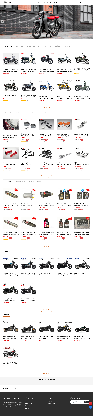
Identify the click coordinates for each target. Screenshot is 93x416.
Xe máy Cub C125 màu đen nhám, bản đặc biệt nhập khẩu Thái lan (10, 71)
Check (86, 402)
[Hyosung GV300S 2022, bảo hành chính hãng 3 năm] (46, 263)
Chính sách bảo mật (30, 405)
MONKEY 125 (31, 46)
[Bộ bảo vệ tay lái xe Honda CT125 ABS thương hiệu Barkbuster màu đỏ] (64, 124)
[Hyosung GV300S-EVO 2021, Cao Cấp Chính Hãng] (11, 263)
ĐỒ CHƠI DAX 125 (48, 112)
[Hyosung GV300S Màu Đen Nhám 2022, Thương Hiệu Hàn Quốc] (28, 289)
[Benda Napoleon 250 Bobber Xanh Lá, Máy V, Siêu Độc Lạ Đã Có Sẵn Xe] (82, 327)
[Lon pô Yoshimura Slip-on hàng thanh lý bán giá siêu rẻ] (11, 223)
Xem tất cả (46, 107)
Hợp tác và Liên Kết (52, 401)
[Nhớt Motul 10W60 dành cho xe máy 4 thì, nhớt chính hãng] (46, 223)
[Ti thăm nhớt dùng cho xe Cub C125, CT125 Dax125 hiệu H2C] (64, 153)
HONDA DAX (68, 46)
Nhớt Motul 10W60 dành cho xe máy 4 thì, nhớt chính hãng (46, 234)
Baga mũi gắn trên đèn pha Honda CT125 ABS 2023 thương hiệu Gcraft (28, 164)
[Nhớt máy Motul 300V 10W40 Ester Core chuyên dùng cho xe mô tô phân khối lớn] (64, 223)
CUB (39, 46)
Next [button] (90, 21)
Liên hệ (27, 408)
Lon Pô (39, 181)
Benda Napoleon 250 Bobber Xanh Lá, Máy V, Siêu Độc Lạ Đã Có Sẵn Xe (82, 338)
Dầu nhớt (31, 181)
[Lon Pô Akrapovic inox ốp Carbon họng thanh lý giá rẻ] (11, 194)
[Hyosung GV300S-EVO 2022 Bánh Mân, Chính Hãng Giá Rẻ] (28, 263)
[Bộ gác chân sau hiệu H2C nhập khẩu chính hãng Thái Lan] (82, 124)
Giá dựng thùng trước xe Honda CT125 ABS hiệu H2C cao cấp (46, 164)
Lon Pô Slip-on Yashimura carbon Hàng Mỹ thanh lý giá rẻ (28, 234)
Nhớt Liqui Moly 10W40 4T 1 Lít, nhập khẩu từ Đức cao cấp (82, 205)
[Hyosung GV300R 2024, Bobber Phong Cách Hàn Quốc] (82, 263)
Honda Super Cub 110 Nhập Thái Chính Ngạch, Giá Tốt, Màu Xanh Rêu (82, 98)
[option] (46, 22)
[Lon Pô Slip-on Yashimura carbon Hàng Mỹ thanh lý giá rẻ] (28, 223)
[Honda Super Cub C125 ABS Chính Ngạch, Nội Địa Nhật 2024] (46, 58)
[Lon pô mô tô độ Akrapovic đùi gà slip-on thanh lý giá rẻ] (46, 194)
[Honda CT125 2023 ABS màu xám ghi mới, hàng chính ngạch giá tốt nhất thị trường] (11, 85)
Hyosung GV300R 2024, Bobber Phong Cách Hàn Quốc (81, 275)
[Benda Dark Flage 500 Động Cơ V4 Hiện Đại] (46, 327)
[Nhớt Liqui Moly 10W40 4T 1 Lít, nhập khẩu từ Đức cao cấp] (82, 194)
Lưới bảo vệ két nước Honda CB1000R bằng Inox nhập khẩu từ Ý (81, 234)
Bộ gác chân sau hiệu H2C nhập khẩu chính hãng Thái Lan (81, 135)
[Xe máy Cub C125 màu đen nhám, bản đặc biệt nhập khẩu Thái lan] (11, 58)
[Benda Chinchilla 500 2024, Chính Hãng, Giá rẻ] (28, 327)
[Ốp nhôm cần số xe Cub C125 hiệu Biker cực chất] (28, 124)
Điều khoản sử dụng (30, 403)
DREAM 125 (47, 46)
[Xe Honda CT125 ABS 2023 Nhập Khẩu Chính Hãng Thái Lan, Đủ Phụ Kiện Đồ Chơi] (82, 58)
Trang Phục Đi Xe (19, 181)
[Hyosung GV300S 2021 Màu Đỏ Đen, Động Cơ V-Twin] (64, 263)
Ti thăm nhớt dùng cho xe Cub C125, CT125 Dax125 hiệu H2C (64, 164)
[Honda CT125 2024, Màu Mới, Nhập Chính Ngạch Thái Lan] (64, 85)
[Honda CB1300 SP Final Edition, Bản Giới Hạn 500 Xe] (11, 352)
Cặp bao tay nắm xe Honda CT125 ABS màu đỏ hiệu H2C (10, 164)
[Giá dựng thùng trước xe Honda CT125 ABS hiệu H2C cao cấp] (46, 153)
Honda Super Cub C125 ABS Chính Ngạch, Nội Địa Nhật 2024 (46, 71)
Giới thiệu (27, 401)
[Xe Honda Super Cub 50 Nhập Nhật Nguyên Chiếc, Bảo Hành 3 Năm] (46, 85)
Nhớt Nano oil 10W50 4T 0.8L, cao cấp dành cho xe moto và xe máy (64, 205)
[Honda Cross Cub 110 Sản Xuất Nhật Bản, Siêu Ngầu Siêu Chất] (64, 58)
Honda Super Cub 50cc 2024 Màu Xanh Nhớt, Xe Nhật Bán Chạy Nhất (28, 71)
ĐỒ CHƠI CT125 (35, 112)
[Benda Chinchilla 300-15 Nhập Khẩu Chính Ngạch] (64, 327)
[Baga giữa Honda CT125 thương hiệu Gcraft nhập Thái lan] (46, 124)
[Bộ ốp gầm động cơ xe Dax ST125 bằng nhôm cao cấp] (82, 153)
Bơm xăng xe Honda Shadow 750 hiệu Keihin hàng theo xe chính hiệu (27, 205)
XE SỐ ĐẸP (57, 46)
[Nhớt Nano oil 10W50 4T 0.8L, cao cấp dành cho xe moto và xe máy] (64, 194)
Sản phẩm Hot (51, 403)
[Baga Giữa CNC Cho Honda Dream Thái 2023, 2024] (11, 124)
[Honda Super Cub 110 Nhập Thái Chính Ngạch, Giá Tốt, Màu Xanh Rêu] (82, 85)
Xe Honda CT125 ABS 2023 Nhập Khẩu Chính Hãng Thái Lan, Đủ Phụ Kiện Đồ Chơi (82, 69)
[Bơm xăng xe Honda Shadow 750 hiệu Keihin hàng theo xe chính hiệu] (28, 194)
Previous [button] (2, 21)
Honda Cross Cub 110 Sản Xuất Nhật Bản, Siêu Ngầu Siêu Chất (64, 71)
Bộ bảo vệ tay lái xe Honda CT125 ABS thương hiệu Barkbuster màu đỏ (64, 135)
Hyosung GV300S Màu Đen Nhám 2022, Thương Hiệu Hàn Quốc (28, 300)
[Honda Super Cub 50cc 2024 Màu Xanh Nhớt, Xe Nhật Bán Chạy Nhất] (28, 58)
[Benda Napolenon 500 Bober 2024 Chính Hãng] (11, 327)
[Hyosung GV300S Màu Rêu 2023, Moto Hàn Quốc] (11, 289)
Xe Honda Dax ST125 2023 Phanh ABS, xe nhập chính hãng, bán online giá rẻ (28, 96)
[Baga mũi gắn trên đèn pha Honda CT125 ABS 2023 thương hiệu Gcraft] (28, 153)
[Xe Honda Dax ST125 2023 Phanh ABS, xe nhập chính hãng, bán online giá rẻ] (28, 85)
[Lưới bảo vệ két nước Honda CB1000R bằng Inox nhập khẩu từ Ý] (82, 223)
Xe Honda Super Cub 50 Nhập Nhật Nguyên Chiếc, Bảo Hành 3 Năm (46, 98)
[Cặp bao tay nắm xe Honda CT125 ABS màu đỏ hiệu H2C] (11, 153)
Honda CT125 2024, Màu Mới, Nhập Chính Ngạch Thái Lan (64, 98)
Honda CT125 (19, 46)
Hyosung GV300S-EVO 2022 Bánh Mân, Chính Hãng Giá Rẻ (28, 275)
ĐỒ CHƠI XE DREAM (20, 112)
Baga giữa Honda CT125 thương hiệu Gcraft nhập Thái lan (45, 135)
